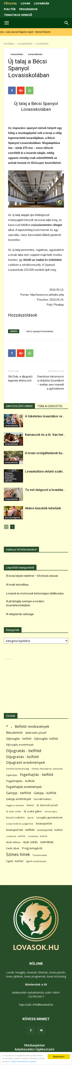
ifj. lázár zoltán (13, 811)
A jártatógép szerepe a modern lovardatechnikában (25, 603)
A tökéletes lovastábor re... (45, 416)
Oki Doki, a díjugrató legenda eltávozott (20, 378)
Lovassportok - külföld (49, 830)
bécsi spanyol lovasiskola (39, 331)
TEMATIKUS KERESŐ (18, 15)
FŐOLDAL (10, 3)
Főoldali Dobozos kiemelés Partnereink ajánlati (11, 477)
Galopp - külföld (45, 793)
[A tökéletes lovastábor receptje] (13, 420)
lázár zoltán (30, 842)
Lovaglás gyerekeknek (49, 817)
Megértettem (58, 1056)
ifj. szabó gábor (33, 811)
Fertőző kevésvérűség (17, 768)
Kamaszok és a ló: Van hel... (45, 435)
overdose (46, 842)
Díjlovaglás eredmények (20, 744)
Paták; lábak (12, 848)
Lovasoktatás (25, 43)
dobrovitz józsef (35, 732)
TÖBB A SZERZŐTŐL (50, 406)
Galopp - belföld (18, 793)
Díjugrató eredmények (25, 763)
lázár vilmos (13, 842)
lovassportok (44, 823)
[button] (66, 23)
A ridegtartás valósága (20, 614)
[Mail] (41, 1030)
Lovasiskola (42, 43)
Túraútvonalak (40, 855)
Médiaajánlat (34, 1045)
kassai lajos (51, 811)
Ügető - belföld (14, 861)
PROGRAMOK (28, 9)
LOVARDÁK (41, 3)
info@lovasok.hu (43, 1004)
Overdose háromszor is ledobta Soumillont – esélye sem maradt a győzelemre (50, 382)
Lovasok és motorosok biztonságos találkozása (35, 593)
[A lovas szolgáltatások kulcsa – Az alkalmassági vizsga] (13, 457)
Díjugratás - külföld (22, 757)
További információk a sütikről (23, 1061)
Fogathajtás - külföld (20, 781)
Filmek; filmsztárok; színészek (47, 768)
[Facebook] (31, 1030)
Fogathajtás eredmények (24, 787)
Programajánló (32, 848)
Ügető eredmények (36, 861)
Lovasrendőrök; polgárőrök (19, 823)
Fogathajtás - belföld (36, 775)
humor (30, 805)
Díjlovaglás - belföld (18, 738)
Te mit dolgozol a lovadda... (45, 490)
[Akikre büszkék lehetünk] (13, 512)
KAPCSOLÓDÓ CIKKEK (19, 406)
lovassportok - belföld (20, 830)
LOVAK (25, 3)
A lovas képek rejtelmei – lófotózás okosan (32, 575)
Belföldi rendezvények (32, 726)
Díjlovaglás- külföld (46, 738)
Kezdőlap (9, 43)
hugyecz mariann (15, 805)
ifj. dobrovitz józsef (47, 805)
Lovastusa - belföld (15, 836)
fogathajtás (11, 775)
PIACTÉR (10, 9)
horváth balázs (42, 799)
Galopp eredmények (18, 799)
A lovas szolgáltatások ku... (45, 453)
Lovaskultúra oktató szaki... (45, 471)
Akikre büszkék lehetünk (43, 508)
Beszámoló (14, 732)
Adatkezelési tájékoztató (34, 1049)
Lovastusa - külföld (37, 836)
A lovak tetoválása (17, 584)
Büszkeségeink (12, 517)
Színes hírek (18, 854)
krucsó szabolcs (15, 817)
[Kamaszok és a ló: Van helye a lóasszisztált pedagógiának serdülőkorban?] (13, 439)
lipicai (30, 817)
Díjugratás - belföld (23, 751)
